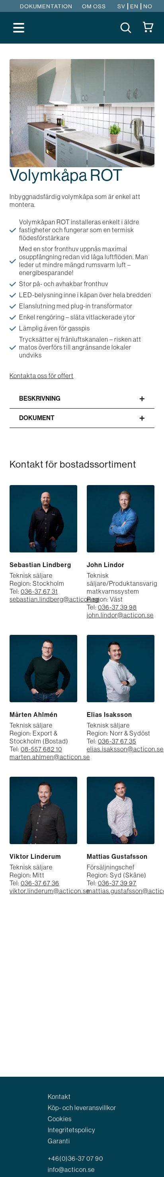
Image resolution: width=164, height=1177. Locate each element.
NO (147, 6)
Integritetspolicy (72, 1129)
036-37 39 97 (117, 883)
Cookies (60, 1118)
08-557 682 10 (41, 749)
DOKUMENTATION (46, 6)
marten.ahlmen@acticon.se (50, 756)
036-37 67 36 (40, 883)
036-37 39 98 (117, 607)
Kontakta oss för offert (42, 375)
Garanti (59, 1141)
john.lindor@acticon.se (120, 615)
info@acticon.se (71, 1169)
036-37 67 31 (39, 591)
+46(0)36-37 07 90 (75, 1158)
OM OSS (94, 6)
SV (121, 6)
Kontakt (59, 1096)
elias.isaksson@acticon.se (125, 749)
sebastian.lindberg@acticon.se (55, 599)
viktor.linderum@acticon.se (50, 890)
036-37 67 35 (117, 741)
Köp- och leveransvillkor (82, 1107)
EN (134, 6)
